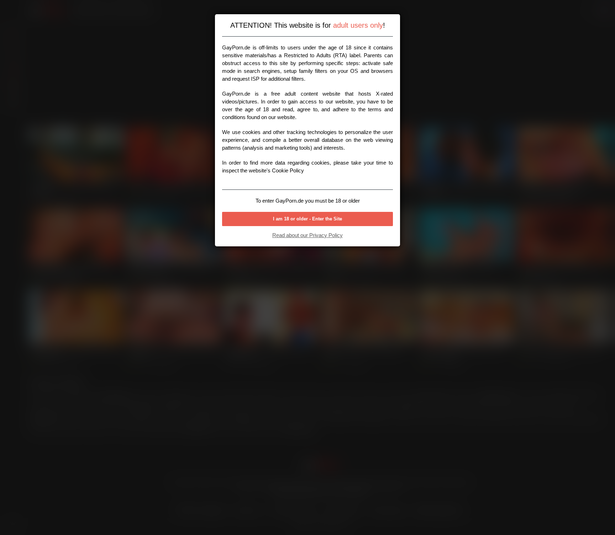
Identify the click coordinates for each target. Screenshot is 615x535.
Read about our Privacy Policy (307, 235)
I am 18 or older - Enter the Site (307, 218)
